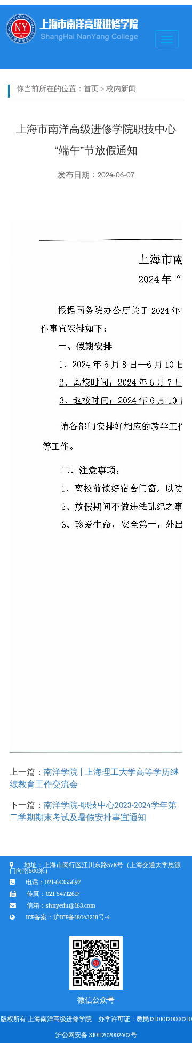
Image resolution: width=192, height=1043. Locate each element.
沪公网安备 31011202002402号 (96, 1035)
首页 (91, 88)
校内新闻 (121, 88)
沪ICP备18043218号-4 (81, 917)
